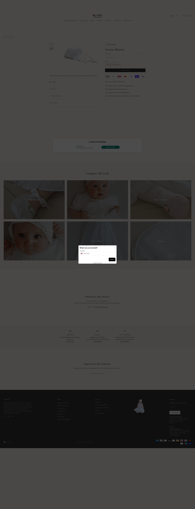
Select (112, 259)
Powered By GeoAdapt (97, 263)
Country (82, 251)
